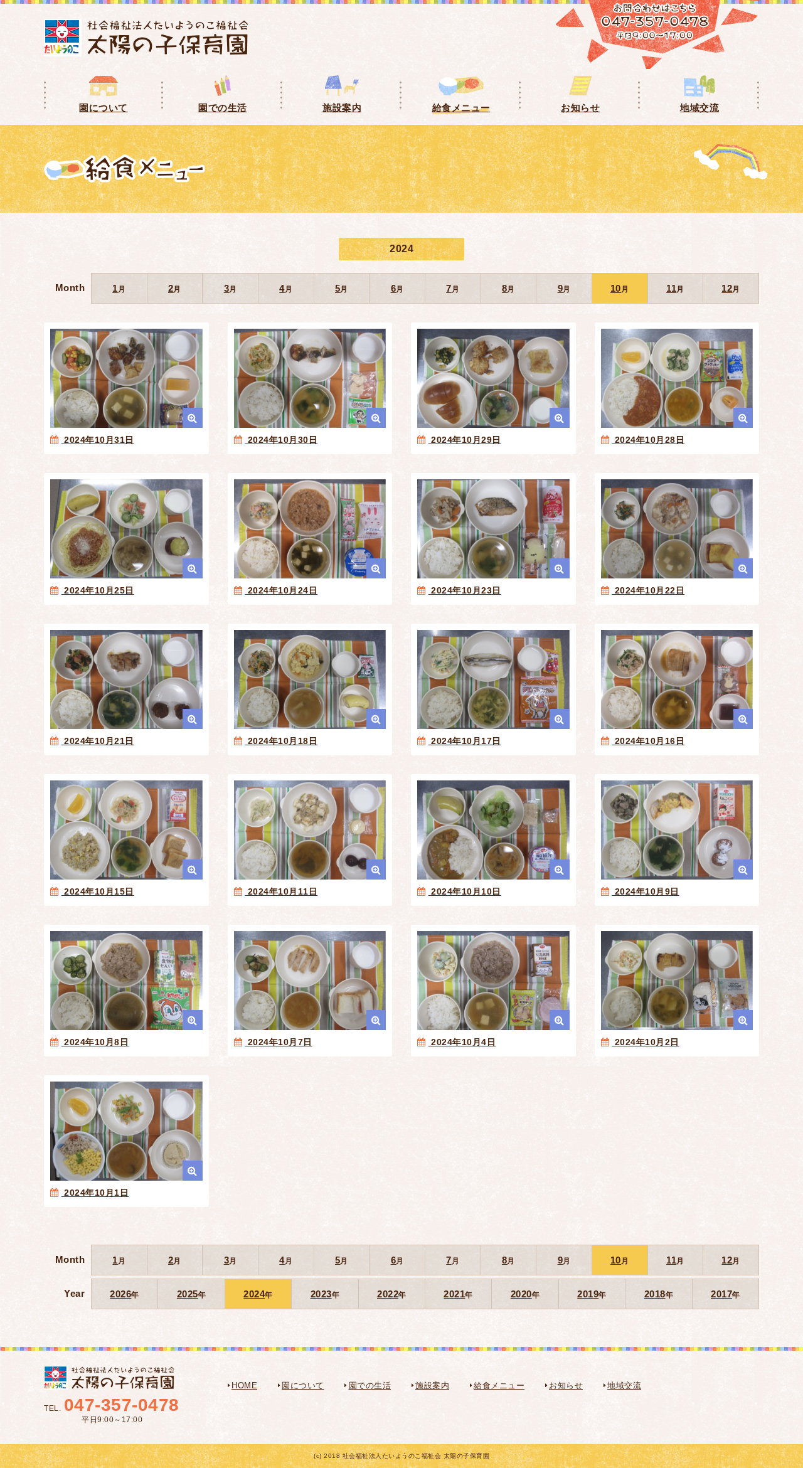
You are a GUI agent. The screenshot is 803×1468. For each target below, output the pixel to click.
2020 (521, 1294)
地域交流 (624, 1385)
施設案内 (432, 1385)
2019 (587, 1294)
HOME (244, 1385)
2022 (387, 1294)
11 (671, 288)
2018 (655, 1294)
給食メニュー (499, 1385)
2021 (454, 1294)
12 (726, 288)
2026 (120, 1294)
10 (615, 288)
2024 (254, 1294)
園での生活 (370, 1385)
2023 (321, 1294)
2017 (721, 1294)
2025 (187, 1294)
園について (303, 1385)
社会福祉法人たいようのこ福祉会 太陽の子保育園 (146, 37)
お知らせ (566, 1385)
